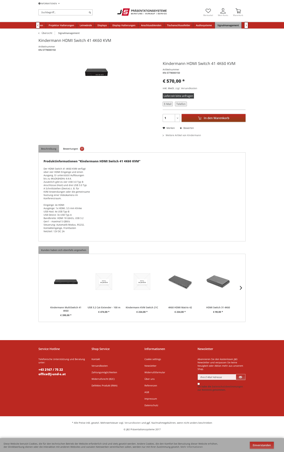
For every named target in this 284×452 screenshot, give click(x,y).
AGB (146, 392)
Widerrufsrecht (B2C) (103, 378)
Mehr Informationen (191, 446)
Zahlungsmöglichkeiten (104, 372)
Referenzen (150, 385)
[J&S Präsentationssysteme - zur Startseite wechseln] (142, 12)
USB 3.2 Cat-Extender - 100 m (104, 307)
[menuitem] (77, 12)
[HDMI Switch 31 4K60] (218, 281)
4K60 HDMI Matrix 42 (180, 307)
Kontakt (96, 359)
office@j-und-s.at (52, 374)
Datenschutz (151, 405)
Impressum (150, 398)
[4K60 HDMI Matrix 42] (180, 281)
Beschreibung (48, 148)
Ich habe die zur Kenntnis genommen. (220, 388)
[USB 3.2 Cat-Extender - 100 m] (104, 281)
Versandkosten (100, 365)
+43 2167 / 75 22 (50, 369)
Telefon (181, 104)
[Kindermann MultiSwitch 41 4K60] (66, 281)
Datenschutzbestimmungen (227, 386)
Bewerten (188, 128)
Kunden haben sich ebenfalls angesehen (63, 250)
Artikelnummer (46, 46)
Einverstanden (262, 445)
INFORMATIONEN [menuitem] (48, 3)
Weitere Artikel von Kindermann (183, 135)
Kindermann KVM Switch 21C (142, 307)
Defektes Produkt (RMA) (104, 385)
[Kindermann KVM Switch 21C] (142, 281)
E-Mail (167, 104)
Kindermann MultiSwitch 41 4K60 (65, 309)
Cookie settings (152, 359)
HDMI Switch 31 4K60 (218, 307)
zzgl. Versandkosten (186, 88)
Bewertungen (73, 148)
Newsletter (150, 365)
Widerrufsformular (154, 372)
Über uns (149, 378)
